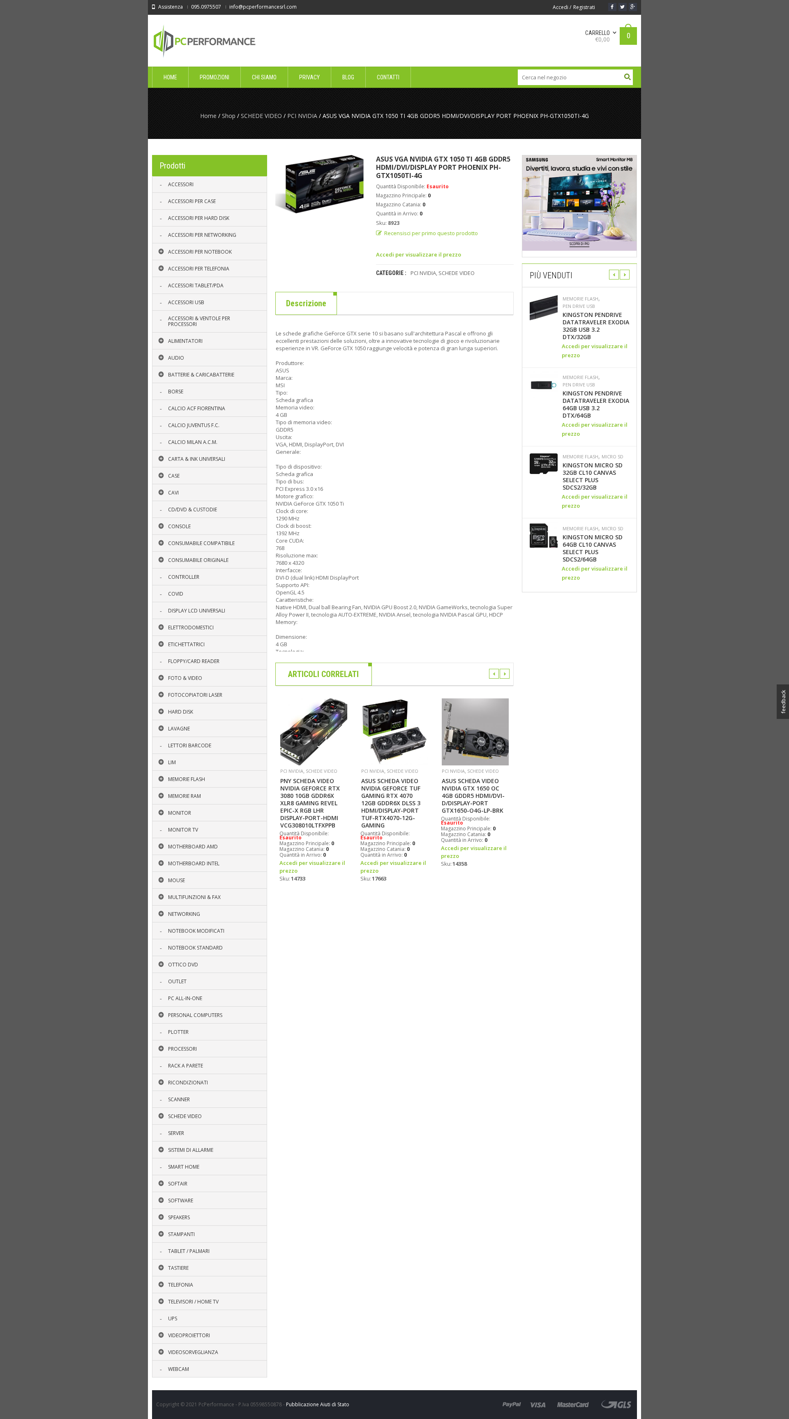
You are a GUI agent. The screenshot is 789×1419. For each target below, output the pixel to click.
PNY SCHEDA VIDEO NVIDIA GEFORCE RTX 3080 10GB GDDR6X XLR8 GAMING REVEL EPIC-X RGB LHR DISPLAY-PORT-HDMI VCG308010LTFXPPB (310, 803)
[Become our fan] (612, 7)
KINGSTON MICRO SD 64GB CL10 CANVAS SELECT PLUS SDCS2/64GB (593, 548)
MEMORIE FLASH (580, 299)
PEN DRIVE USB (579, 306)
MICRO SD (612, 457)
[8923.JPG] (319, 184)
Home (208, 116)
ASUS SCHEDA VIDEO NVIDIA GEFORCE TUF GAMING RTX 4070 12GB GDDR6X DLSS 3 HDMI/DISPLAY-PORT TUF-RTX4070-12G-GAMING (390, 803)
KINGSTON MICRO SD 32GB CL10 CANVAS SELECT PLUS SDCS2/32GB (593, 476)
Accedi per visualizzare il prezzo (418, 254)
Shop (228, 116)
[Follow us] (622, 7)
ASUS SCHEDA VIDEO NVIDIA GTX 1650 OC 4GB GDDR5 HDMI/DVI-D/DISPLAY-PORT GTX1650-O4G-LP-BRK (473, 795)
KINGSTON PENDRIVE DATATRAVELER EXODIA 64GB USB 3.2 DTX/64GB (596, 404)
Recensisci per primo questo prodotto (431, 233)
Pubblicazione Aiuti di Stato (317, 1404)
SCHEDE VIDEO (261, 116)
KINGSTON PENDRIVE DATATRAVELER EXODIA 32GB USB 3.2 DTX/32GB (596, 326)
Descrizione (306, 303)
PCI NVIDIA (302, 116)
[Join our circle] (633, 7)
